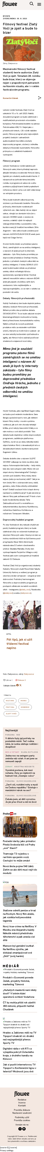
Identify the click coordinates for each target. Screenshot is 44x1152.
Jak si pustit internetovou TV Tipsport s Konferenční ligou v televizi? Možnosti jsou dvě (19, 1068)
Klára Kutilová (29, 752)
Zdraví (9, 767)
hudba (24, 701)
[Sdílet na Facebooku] (17, 685)
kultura (10, 701)
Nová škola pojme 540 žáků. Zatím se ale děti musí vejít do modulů (20, 870)
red (18, 735)
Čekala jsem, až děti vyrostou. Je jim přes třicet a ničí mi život (21, 800)
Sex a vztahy (12, 752)
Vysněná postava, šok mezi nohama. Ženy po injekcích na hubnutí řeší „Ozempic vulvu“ (20, 773)
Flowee (11, 4)
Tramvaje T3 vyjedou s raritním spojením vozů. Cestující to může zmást (16, 857)
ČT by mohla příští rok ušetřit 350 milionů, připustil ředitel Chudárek (19, 1006)
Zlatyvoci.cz (29, 674)
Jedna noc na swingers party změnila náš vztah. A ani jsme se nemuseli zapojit (21, 758)
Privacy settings (6, 1150)
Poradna (10, 735)
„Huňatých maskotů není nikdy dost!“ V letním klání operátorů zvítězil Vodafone (20, 993)
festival (10, 707)
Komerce (25, 707)
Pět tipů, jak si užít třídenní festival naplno (19, 644)
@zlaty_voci (25, 589)
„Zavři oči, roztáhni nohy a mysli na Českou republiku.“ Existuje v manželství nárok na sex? (21, 787)
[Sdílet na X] (20, 685)
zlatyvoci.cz (26, 593)
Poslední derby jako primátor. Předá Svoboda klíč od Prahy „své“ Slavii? (19, 845)
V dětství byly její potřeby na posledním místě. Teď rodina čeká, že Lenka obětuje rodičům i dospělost (21, 742)
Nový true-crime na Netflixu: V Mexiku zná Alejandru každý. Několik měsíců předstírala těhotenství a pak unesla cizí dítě (19, 933)
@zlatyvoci (8, 593)
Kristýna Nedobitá (24, 767)
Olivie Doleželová (26, 781)
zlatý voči (11, 714)
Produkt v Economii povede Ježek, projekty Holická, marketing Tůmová (18, 981)
